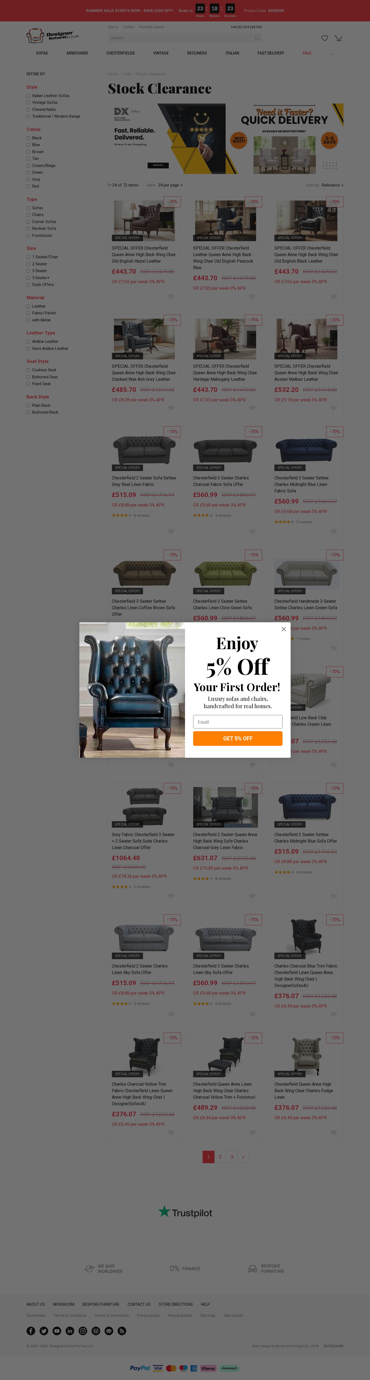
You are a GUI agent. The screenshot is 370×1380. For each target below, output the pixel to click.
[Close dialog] (283, 629)
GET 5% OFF (238, 738)
